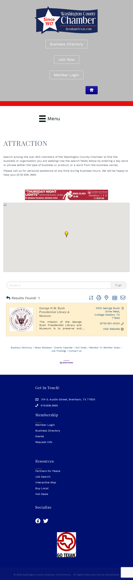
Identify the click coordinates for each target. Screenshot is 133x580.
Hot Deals (81, 347)
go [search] (120, 285)
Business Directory (21, 347)
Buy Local (41, 488)
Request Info (43, 442)
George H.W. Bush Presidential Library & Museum (54, 312)
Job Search (42, 476)
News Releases (43, 347)
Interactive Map (45, 482)
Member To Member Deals (104, 347)
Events (39, 436)
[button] (66, 234)
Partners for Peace (47, 471)
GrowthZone (112, 574)
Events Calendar (63, 347)
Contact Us (75, 350)
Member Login (45, 425)
